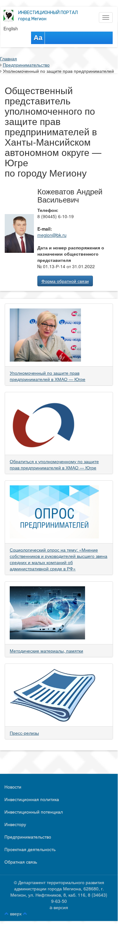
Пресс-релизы (24, 733)
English (10, 28)
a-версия (59, 907)
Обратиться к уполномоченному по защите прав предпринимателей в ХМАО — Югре (54, 464)
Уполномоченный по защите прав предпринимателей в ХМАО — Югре (47, 376)
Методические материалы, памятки (46, 651)
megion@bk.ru (52, 235)
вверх (16, 913)
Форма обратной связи (65, 281)
